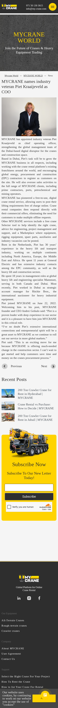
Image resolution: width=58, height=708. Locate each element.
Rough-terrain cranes (14, 625)
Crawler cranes (11, 631)
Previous (16, 366)
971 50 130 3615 (34, 5)
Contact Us (8, 659)
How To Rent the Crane (16, 681)
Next (44, 366)
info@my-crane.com (36, 8)
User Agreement (11, 653)
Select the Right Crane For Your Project (26, 676)
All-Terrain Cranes (13, 620)
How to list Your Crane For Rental (22, 687)
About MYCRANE (13, 648)
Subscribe (29, 496)
